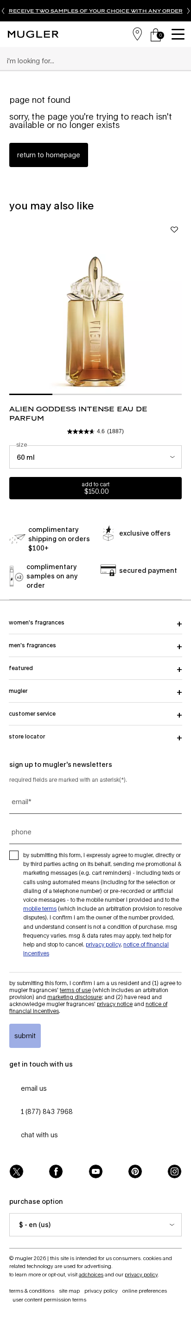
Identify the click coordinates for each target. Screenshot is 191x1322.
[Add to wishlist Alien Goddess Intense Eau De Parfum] (174, 229)
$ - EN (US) (35, 1224)
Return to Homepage (48, 155)
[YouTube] (96, 1171)
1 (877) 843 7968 (47, 1111)
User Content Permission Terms (49, 1299)
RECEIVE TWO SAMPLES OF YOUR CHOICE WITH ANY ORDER (96, 10)
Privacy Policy (103, 944)
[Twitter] (16, 1171)
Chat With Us (39, 1135)
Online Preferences (144, 1291)
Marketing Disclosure (74, 996)
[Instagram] (174, 1171)
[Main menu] (179, 34)
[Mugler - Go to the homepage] (32, 34)
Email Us (34, 1088)
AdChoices (91, 1274)
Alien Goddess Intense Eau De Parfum (78, 413)
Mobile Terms (40, 908)
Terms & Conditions (31, 1291)
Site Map (69, 1291)
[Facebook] (56, 1171)
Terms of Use (75, 989)
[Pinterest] (135, 1171)
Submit (25, 1036)
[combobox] (91, 61)
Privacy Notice (115, 1003)
